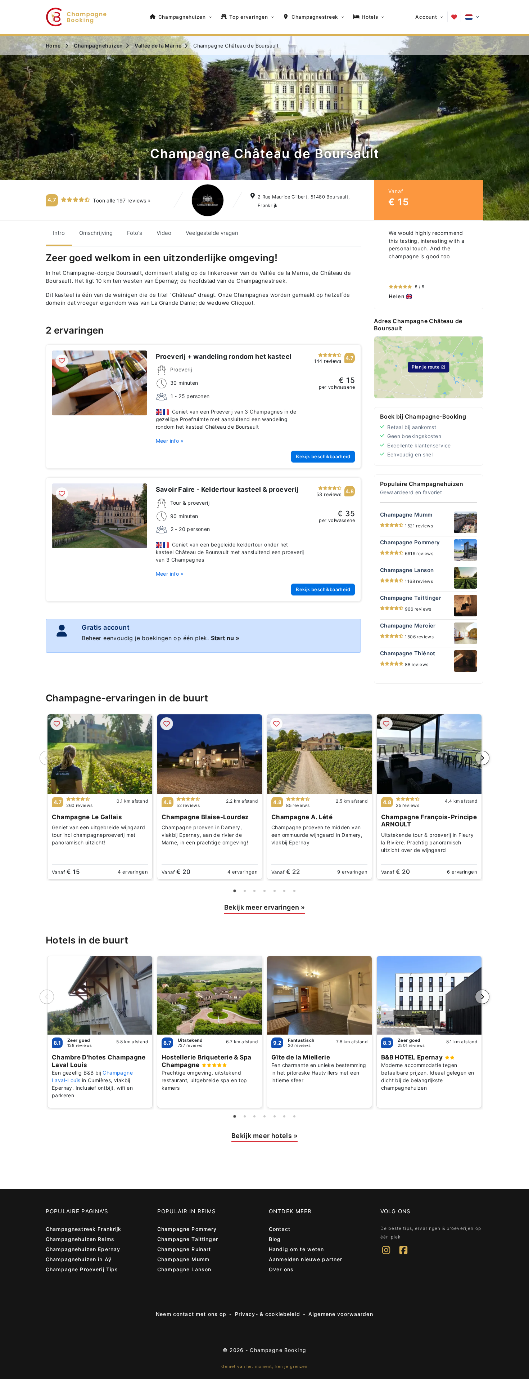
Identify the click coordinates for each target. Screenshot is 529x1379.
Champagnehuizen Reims (80, 1239)
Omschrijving (96, 232)
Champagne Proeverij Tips (82, 1269)
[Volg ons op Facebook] (403, 1254)
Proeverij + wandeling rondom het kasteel (224, 356)
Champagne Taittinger (187, 1239)
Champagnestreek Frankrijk (84, 1229)
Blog (275, 1239)
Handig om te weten (296, 1249)
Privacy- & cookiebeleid (267, 1314)
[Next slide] (482, 758)
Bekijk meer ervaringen (264, 907)
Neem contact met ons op (191, 1314)
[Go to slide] (235, 890)
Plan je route (425, 367)
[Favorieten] (454, 17)
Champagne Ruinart (184, 1249)
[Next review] (476, 265)
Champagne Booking (278, 1350)
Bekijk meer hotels (264, 1135)
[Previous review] (381, 265)
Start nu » (225, 638)
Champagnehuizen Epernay (83, 1249)
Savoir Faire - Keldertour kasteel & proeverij (227, 489)
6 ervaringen (462, 872)
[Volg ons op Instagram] (386, 1254)
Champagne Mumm (183, 1259)
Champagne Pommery (187, 1229)
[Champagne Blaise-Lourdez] (209, 754)
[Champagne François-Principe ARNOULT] (429, 754)
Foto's (134, 232)
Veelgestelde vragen (212, 232)
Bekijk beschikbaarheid (323, 456)
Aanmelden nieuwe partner (305, 1259)
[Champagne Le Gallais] (100, 754)
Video (164, 232)
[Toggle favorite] (61, 360)
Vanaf (66, 871)
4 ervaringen (133, 872)
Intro (59, 232)
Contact (279, 1229)
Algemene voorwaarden (340, 1314)
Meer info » (170, 441)
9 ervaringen (352, 872)
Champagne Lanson (184, 1269)
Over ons (281, 1269)
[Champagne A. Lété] (319, 754)
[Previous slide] (47, 758)
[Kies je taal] (472, 17)
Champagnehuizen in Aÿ (79, 1259)
